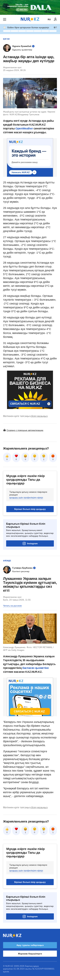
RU (49, 19)
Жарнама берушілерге (30, 953)
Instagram (32, 543)
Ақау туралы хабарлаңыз (30, 945)
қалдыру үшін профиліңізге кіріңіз (26, 497)
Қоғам (6, 39)
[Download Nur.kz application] (30, 7)
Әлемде (7, 561)
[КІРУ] (55, 19)
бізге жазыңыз (39, 416)
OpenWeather (24, 128)
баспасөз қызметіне (35, 667)
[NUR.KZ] (30, 19)
